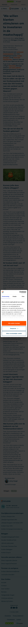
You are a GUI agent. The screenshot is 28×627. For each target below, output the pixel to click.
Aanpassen (13, 328)
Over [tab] (23, 296)
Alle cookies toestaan (14, 323)
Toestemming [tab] (5, 296)
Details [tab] (14, 296)
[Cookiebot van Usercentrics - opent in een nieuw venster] (19, 292)
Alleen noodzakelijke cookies (14, 333)
